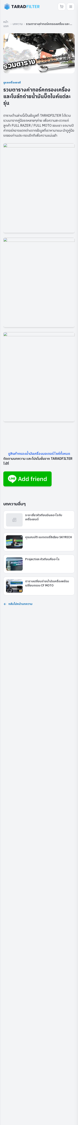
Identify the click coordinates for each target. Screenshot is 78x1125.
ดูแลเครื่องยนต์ (12, 83)
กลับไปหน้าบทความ (20, 604)
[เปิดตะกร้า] (62, 7)
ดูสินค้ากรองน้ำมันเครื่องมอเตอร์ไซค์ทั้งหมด (39, 454)
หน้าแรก (6, 24)
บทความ (18, 24)
